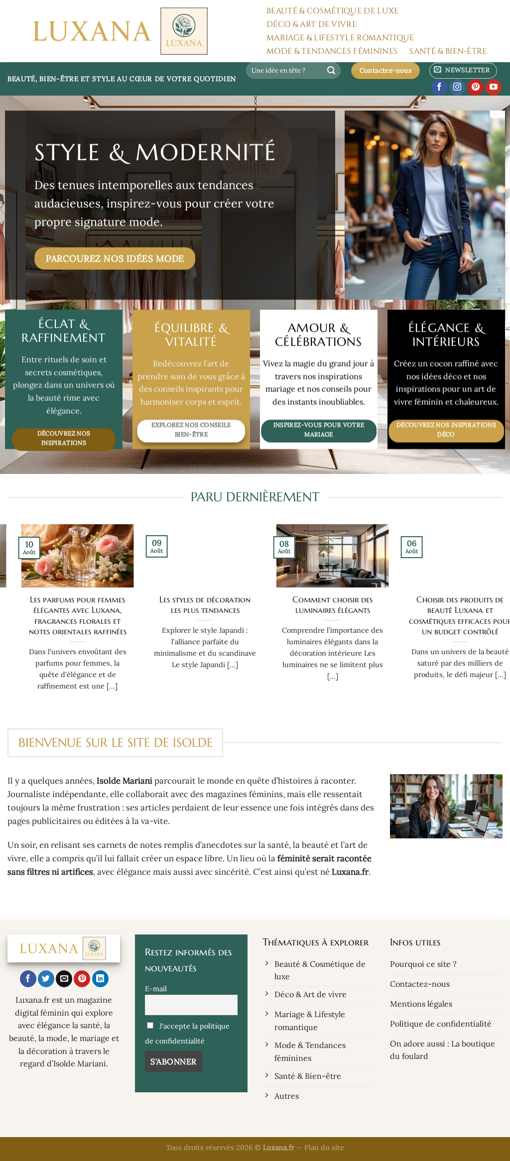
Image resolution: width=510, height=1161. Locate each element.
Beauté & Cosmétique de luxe (332, 10)
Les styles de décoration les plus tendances (191, 605)
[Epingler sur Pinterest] (82, 978)
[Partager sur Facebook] (28, 978)
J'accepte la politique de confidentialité (187, 1033)
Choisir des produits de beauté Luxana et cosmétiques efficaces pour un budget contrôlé (446, 615)
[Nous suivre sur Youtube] (493, 87)
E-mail (156, 988)
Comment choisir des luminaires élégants (319, 605)
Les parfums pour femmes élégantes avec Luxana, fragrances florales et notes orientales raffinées (64, 615)
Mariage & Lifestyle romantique (340, 37)
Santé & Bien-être (448, 51)
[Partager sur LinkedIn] (100, 978)
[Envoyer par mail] (64, 978)
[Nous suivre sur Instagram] (457, 87)
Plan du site (324, 1147)
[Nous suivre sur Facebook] (439, 87)
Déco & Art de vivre (311, 24)
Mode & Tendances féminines (331, 51)
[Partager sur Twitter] (46, 978)
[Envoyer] (331, 70)
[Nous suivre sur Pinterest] (475, 87)
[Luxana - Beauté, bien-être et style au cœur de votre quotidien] (126, 31)
